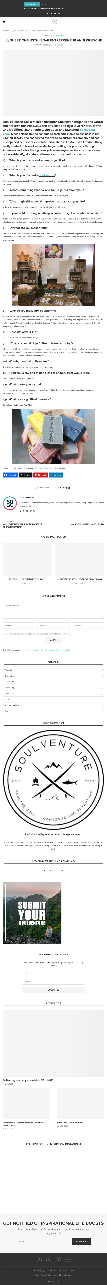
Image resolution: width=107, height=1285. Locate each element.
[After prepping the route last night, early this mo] (26, 1165)
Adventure (54, 670)
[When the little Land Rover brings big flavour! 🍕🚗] (26, 1196)
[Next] (45, 4)
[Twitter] (51, 13)
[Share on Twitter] (63, 487)
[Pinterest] (59, 13)
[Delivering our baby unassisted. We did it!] (53, 1043)
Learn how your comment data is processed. (52, 650)
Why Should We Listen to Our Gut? (27, 579)
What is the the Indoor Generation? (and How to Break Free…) (24, 1124)
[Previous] (43, 4)
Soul (54, 711)
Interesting (54, 687)
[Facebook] (47, 13)
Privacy (63, 1270)
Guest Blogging (38, 1270)
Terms (72, 1270)
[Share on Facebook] (60, 487)
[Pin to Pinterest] (66, 487)
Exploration (54, 676)
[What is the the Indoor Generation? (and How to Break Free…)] (26, 1103)
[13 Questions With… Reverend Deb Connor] (79, 559)
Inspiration (54, 682)
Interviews (54, 693)
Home (5, 30)
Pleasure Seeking (54, 705)
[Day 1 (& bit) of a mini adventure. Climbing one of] (80, 1165)
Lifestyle (54, 699)
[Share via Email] (69, 487)
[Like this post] (58, 487)
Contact (52, 1270)
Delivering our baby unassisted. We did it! (43, 9)
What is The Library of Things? (70, 1123)
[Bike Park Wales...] (80, 1196)
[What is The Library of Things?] (80, 1103)
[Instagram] (55, 13)
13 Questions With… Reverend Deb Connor (79, 579)
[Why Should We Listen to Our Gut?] (27, 559)
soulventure (48, 44)
